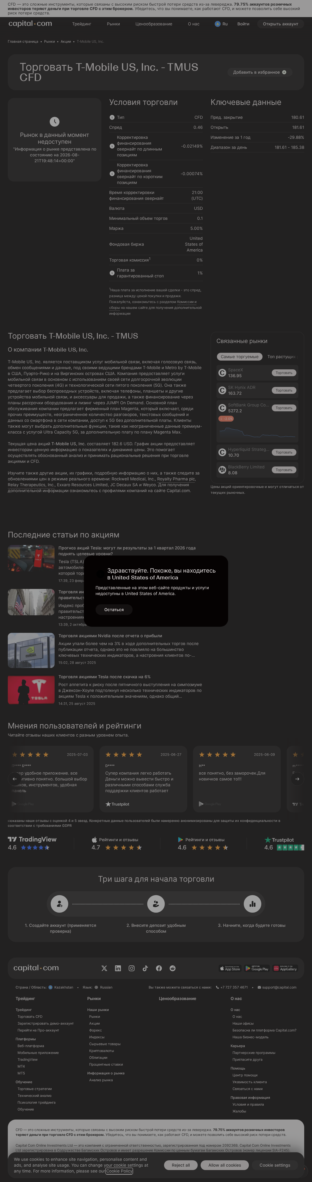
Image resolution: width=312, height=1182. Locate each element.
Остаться (114, 609)
